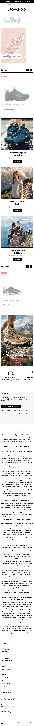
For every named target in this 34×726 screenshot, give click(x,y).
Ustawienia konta (5, 649)
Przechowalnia (5, 651)
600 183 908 (10, 5)
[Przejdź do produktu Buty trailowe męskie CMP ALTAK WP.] (12, 286)
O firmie (3, 690)
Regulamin (16, 410)
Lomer (20, 475)
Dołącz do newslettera (10, 407)
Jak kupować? (5, 681)
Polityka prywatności (6, 695)
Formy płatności (5, 658)
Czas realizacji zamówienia (8, 663)
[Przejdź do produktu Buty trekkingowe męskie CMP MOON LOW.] (17, 89)
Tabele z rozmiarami (6, 683)
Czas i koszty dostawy (7, 660)
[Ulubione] (19, 723)
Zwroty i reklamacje (6, 669)
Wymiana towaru (5, 672)
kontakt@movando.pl (23, 5)
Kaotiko (11, 565)
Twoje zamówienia (6, 647)
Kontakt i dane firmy (6, 692)
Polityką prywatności (23, 413)
